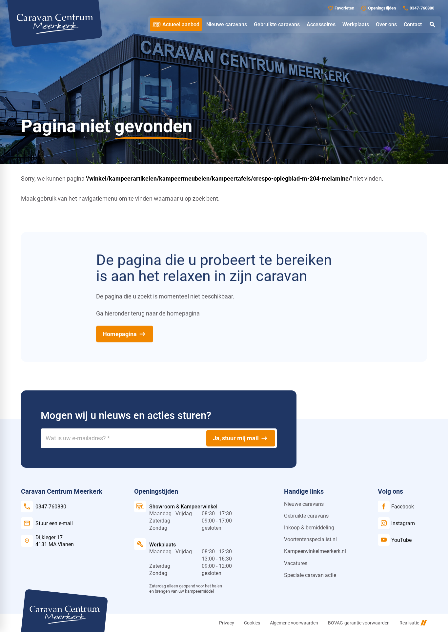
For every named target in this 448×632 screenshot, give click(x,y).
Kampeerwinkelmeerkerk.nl (315, 551)
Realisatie (409, 622)
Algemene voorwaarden (294, 622)
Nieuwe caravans (304, 504)
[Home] (54, 23)
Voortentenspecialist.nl (310, 539)
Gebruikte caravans (306, 516)
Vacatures (295, 563)
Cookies (252, 622)
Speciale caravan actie (310, 575)
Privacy (226, 622)
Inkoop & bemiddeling (309, 527)
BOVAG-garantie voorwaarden (359, 622)
